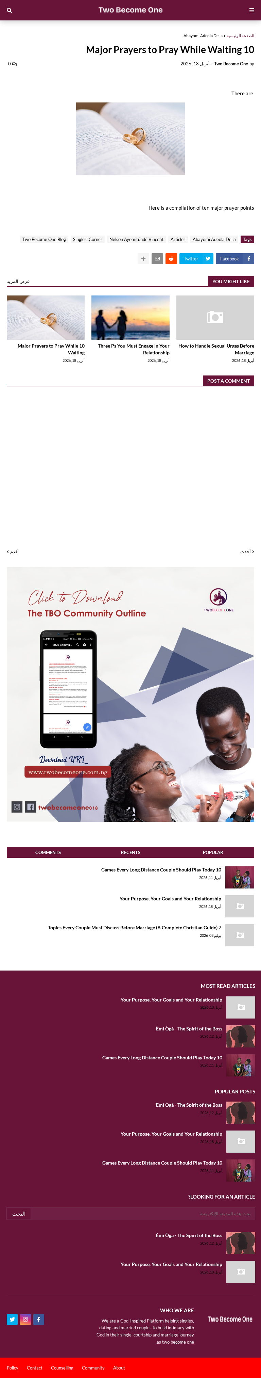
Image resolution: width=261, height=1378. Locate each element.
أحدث (245, 551)
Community (93, 1368)
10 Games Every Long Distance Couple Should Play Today (161, 869)
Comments (48, 852)
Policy (12, 1368)
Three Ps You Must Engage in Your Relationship (133, 349)
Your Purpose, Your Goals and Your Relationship (170, 898)
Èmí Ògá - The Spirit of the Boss (189, 1028)
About (119, 1368)
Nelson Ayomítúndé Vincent (136, 239)
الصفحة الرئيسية (240, 35)
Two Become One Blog (44, 239)
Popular (213, 852)
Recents (130, 852)
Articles (178, 239)
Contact (34, 1368)
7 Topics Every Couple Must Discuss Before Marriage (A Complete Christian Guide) (134, 927)
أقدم (14, 551)
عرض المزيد (18, 281)
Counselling (62, 1368)
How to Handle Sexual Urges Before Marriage (216, 349)
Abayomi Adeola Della (203, 35)
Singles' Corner (87, 239)
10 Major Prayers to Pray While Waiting (51, 349)
